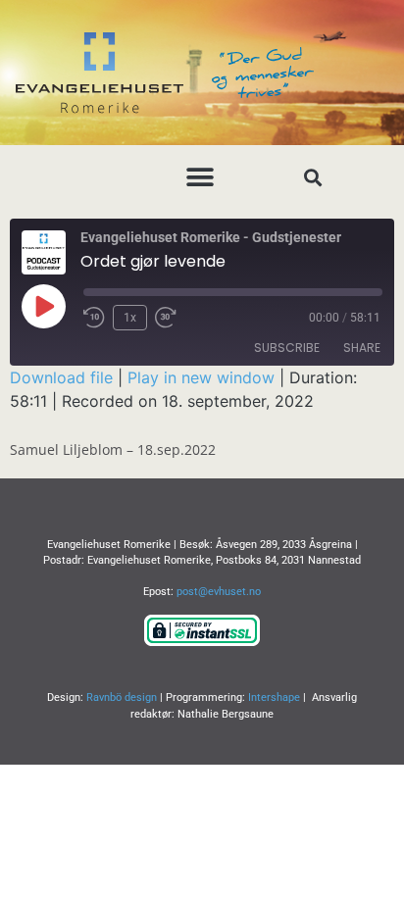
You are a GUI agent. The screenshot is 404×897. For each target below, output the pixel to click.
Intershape (274, 697)
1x (130, 317)
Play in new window (201, 377)
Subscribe (287, 347)
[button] (200, 177)
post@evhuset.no (219, 591)
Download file (61, 377)
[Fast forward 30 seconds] (170, 317)
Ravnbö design (121, 697)
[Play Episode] (43, 305)
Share (361, 347)
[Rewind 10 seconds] (94, 317)
